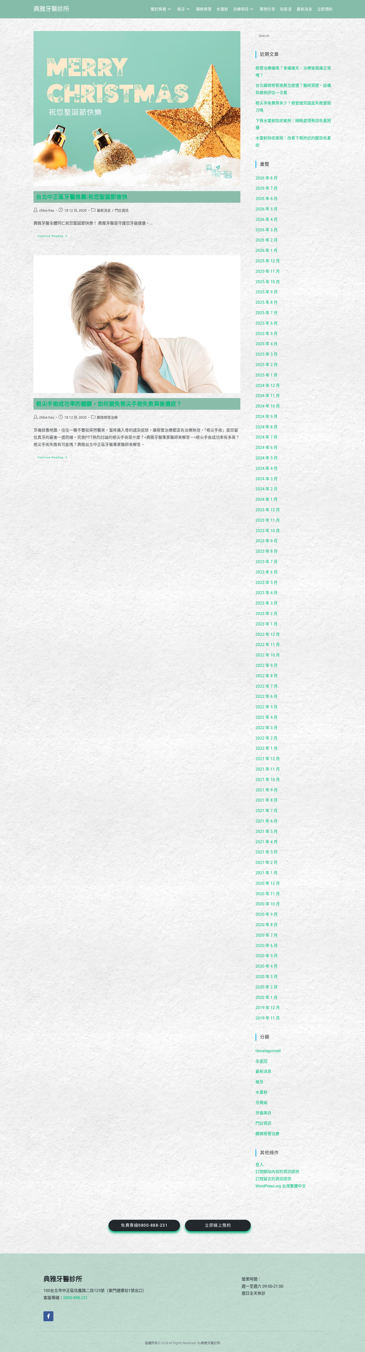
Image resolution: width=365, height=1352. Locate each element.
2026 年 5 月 (267, 209)
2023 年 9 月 (267, 541)
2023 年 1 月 (267, 624)
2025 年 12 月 (268, 261)
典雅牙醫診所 (51, 8)
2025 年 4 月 (267, 343)
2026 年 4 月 (267, 219)
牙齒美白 (263, 1113)
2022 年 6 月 (267, 696)
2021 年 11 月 (268, 769)
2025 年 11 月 (268, 271)
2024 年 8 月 (267, 427)
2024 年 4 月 (267, 468)
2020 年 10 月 (268, 904)
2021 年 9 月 (267, 790)
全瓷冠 (261, 1061)
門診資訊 (122, 210)
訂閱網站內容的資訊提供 (277, 1171)
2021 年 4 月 (267, 842)
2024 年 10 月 (268, 406)
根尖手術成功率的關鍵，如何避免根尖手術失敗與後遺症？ (109, 404)
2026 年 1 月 (267, 250)
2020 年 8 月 (267, 924)
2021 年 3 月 (267, 852)
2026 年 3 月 (267, 230)
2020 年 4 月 (267, 966)
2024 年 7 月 (267, 437)
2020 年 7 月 (267, 935)
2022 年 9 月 (267, 665)
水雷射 (261, 1092)
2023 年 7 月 (267, 561)
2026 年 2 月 (267, 240)
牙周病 (261, 1102)
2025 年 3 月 (267, 354)
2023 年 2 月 (267, 613)
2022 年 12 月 (268, 634)
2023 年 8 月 (267, 551)
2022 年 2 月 (267, 738)
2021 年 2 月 (267, 862)
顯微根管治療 (107, 417)
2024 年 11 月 (268, 395)
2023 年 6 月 (267, 572)
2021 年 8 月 (267, 800)
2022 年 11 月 (268, 644)
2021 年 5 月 (267, 831)
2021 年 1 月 (267, 873)
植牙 (259, 1082)
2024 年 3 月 (267, 478)
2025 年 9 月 (267, 292)
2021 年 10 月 (268, 779)
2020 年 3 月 (267, 976)
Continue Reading (53, 235)
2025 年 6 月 (267, 323)
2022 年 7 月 (267, 686)
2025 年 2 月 (267, 364)
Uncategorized (268, 1050)
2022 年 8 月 (267, 676)
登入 (259, 1164)
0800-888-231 (75, 1297)
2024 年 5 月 (267, 458)
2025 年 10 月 (268, 281)
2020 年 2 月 (267, 987)
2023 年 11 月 (268, 520)
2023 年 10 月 (268, 530)
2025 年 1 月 (267, 375)
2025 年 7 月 (267, 312)
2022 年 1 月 (267, 748)
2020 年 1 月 (267, 997)
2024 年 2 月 (267, 489)
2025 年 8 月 (267, 302)
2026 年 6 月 (267, 198)
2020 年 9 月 (267, 914)
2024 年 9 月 (267, 416)
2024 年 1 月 (267, 499)
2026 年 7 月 (267, 188)
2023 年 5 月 (267, 582)
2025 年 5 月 (267, 333)
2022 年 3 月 (267, 727)
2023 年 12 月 (268, 509)
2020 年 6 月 (267, 945)
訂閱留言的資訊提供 (273, 1179)
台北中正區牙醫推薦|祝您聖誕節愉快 (81, 197)
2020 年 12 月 (268, 883)
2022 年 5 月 (267, 707)
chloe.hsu (46, 210)
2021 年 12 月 (268, 758)
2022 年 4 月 (267, 717)
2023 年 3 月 (267, 603)
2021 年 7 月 (267, 810)
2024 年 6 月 (267, 447)
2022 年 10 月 (268, 655)
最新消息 (104, 210)
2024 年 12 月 (268, 385)
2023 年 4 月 (267, 592)
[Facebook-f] (48, 1316)
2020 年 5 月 (267, 955)
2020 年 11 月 (268, 893)
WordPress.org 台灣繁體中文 (281, 1186)
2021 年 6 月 (267, 821)
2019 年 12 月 (268, 1007)
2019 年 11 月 (268, 1018)
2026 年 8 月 (267, 178)
